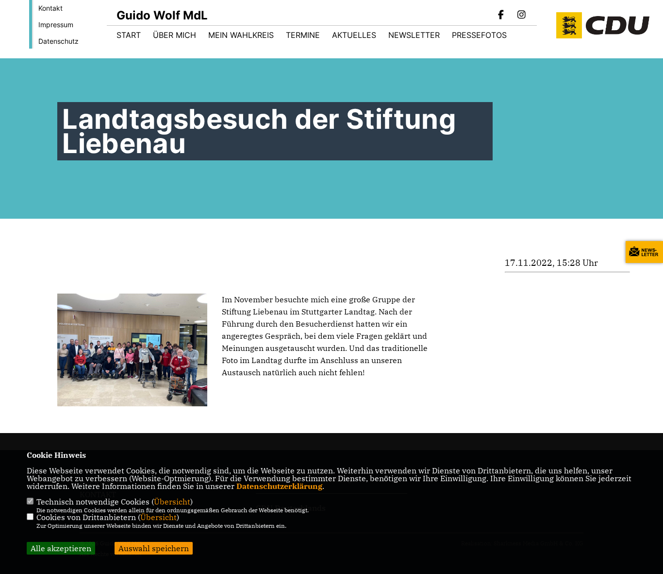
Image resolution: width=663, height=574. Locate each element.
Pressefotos (479, 35)
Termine (303, 35)
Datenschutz (58, 41)
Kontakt (50, 8)
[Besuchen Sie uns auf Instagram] (521, 15)
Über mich (174, 35)
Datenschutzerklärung (279, 486)
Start (128, 35)
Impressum (55, 24)
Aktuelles (354, 35)
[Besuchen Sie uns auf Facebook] (501, 15)
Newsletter (414, 35)
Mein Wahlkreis (241, 35)
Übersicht (172, 501)
